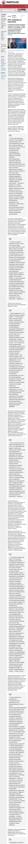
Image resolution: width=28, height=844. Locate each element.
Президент (3, 63)
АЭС (2, 66)
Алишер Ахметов (14, 16)
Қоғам (9, 16)
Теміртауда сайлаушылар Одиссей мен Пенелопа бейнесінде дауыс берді (3, 23)
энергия (3, 65)
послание (3, 68)
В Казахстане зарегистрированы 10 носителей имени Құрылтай (3, 47)
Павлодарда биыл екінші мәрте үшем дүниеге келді (3, 35)
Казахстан (3, 69)
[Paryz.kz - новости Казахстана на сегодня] (10, 2)
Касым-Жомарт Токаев (3, 60)
